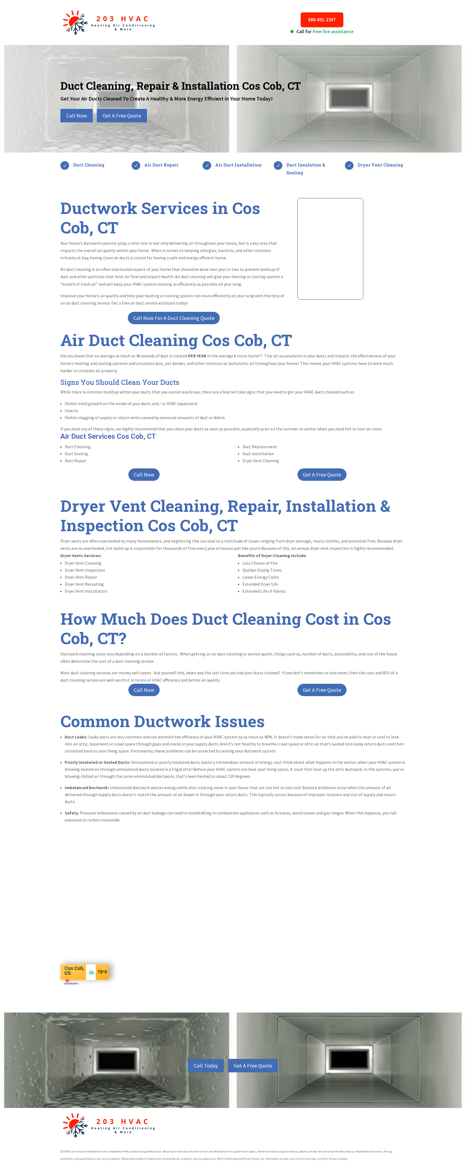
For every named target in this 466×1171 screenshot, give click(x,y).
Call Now (76, 115)
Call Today (206, 1065)
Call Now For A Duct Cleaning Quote (173, 318)
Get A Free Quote (122, 115)
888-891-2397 (322, 20)
